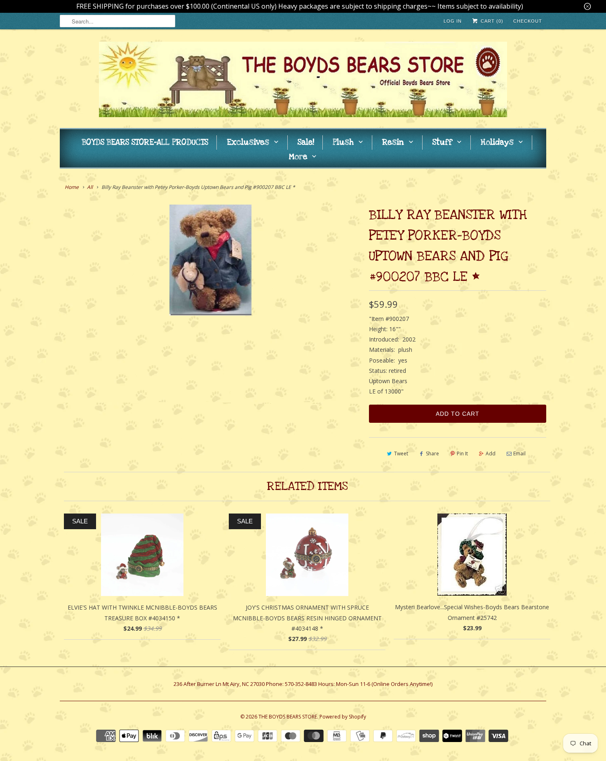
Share (432, 453)
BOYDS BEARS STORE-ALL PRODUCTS (145, 142)
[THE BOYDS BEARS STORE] (303, 81)
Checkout (527, 21)
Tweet (401, 453)
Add (491, 453)
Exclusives (248, 142)
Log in (453, 21)
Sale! (306, 142)
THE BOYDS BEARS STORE (287, 716)
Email (519, 453)
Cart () (491, 21)
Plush (343, 142)
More (298, 157)
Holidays (497, 142)
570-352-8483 (301, 684)
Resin (393, 142)
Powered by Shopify (342, 716)
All (90, 187)
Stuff (442, 142)
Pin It (462, 453)
